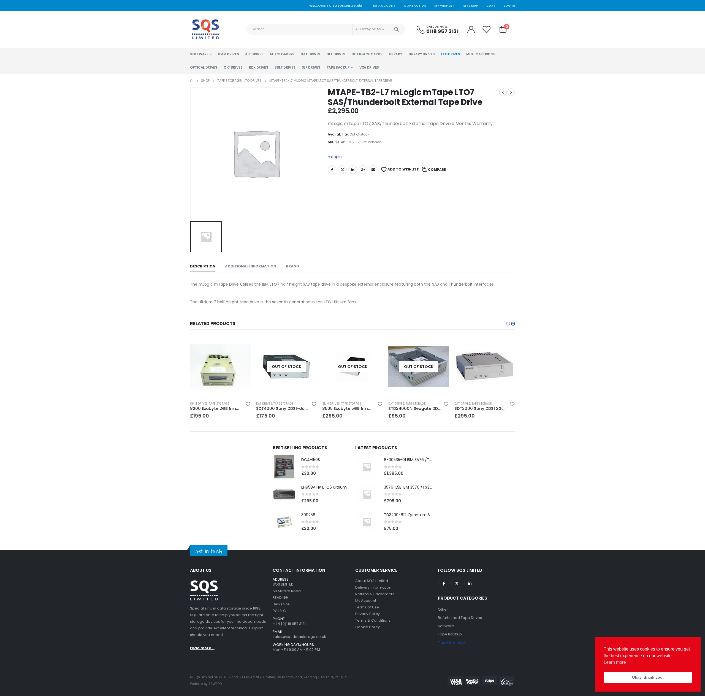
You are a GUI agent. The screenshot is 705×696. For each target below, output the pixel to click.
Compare (437, 169)
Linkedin (469, 583)
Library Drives (422, 54)
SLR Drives (311, 67)
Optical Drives (203, 67)
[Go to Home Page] (191, 80)
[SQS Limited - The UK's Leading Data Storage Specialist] (205, 29)
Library (395, 54)
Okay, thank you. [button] (648, 677)
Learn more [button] (615, 662)
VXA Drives (369, 67)
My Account (384, 5)
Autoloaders (282, 54)
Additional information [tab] (250, 266)
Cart (490, 5)
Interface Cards (367, 54)
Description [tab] (202, 266)
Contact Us (415, 5)
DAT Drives (310, 54)
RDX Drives (258, 67)
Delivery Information (373, 587)
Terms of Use (367, 607)
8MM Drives (228, 54)
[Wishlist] (487, 29)
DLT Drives (336, 54)
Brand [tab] (292, 266)
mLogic (335, 156)
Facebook (332, 169)
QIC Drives (233, 67)
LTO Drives (450, 54)
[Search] (396, 29)
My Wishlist (444, 5)
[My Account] (471, 29)
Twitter (342, 169)
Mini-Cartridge (480, 54)
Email (373, 169)
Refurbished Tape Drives (460, 617)
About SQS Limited (371, 580)
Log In (509, 5)
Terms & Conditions (373, 620)
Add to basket (241, 345)
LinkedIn (352, 169)
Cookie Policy (367, 627)
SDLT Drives (285, 67)
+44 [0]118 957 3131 (289, 623)
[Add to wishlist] (248, 403)
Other (443, 609)
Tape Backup (338, 67)
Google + (363, 169)
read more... (202, 648)
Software (199, 54)
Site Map (470, 5)
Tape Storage (219, 404)
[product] (220, 366)
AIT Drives (254, 54)
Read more (308, 345)
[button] (508, 323)
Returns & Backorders (374, 594)
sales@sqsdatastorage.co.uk (299, 636)
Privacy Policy (367, 613)
